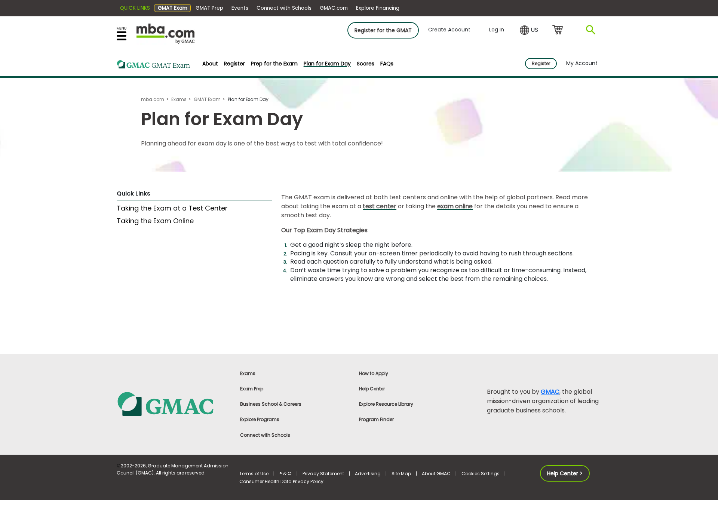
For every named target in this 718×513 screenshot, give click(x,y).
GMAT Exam (172, 8)
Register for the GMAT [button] (383, 30)
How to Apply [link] (373, 373)
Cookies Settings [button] (480, 473)
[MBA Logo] (165, 33)
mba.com (152, 99)
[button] (528, 30)
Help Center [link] (372, 388)
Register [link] (541, 63)
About (210, 63)
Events (239, 8)
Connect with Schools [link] (265, 435)
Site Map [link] (401, 473)
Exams (179, 99)
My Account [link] (582, 63)
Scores (365, 63)
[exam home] (153, 65)
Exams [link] (247, 373)
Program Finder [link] (376, 419)
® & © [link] (285, 473)
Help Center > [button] (565, 473)
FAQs (386, 63)
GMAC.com (334, 8)
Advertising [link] (368, 473)
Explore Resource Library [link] (386, 404)
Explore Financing (377, 8)
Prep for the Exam (274, 63)
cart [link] (558, 30)
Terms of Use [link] (254, 473)
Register (234, 63)
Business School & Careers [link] (270, 404)
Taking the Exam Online (155, 220)
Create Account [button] (449, 29)
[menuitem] (210, 63)
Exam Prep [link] (251, 388)
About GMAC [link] (436, 473)
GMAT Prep (209, 8)
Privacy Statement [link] (323, 473)
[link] (174, 403)
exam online (455, 206)
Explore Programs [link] (259, 419)
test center (379, 206)
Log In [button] (496, 29)
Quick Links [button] (135, 8)
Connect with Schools (284, 8)
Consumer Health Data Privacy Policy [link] (281, 481)
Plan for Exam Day (327, 63)
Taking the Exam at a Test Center (172, 208)
